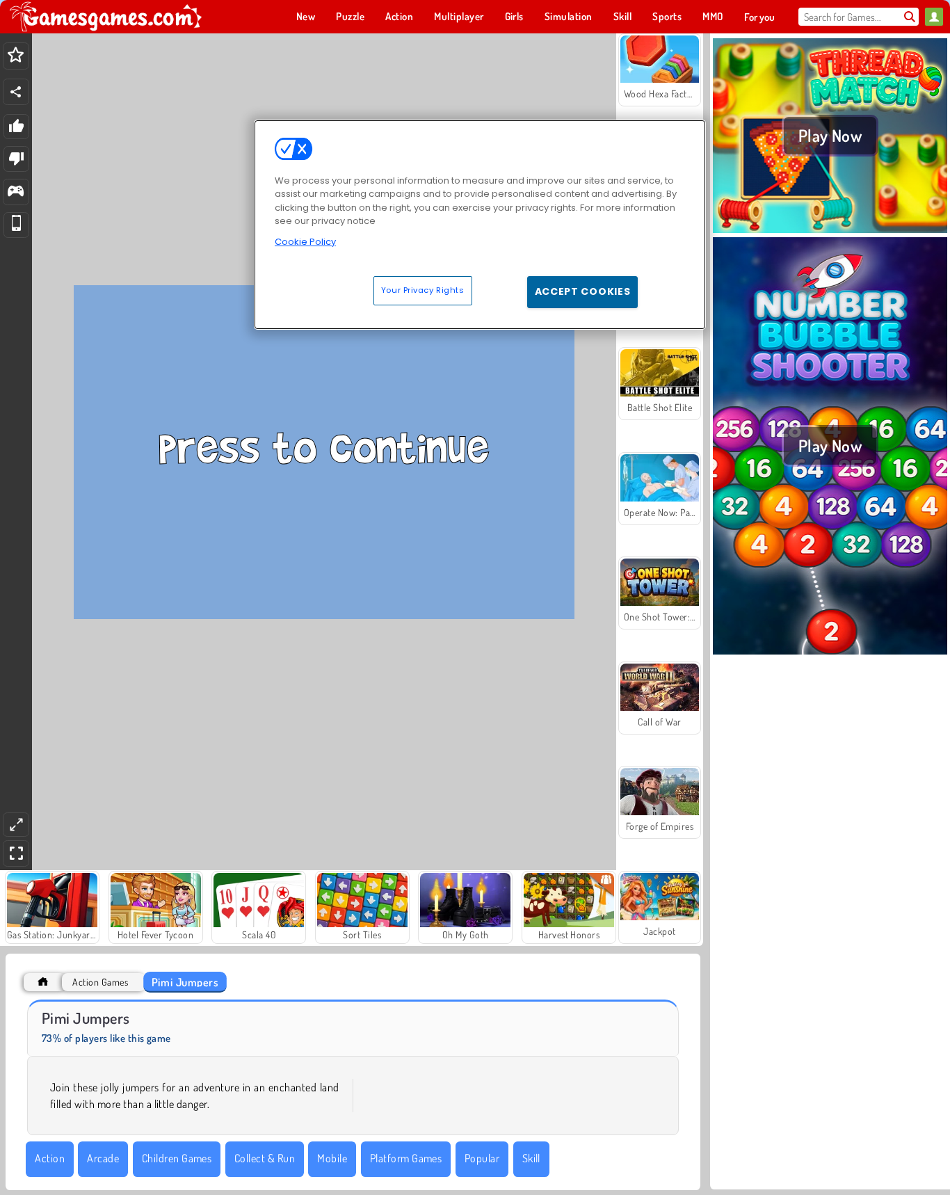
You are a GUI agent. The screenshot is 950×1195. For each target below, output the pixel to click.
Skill (531, 1158)
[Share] (16, 92)
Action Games (100, 982)
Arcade (103, 1158)
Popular (482, 1158)
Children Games (177, 1158)
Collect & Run (264, 1158)
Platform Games (406, 1158)
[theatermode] (16, 824)
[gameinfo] (16, 192)
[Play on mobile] (16, 225)
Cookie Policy (305, 241)
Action (50, 1158)
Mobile (332, 1158)
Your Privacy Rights (423, 290)
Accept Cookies (583, 291)
